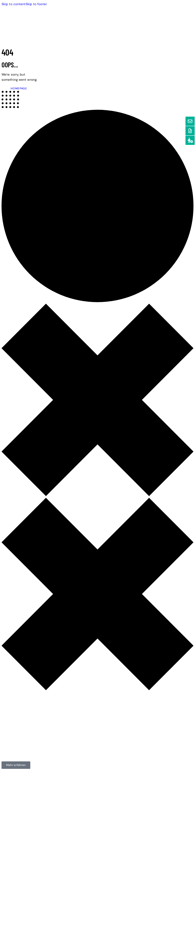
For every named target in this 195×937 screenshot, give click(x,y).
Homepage (19, 88)
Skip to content (14, 4)
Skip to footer (36, 4)
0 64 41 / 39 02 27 (16, 813)
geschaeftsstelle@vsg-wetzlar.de (27, 822)
